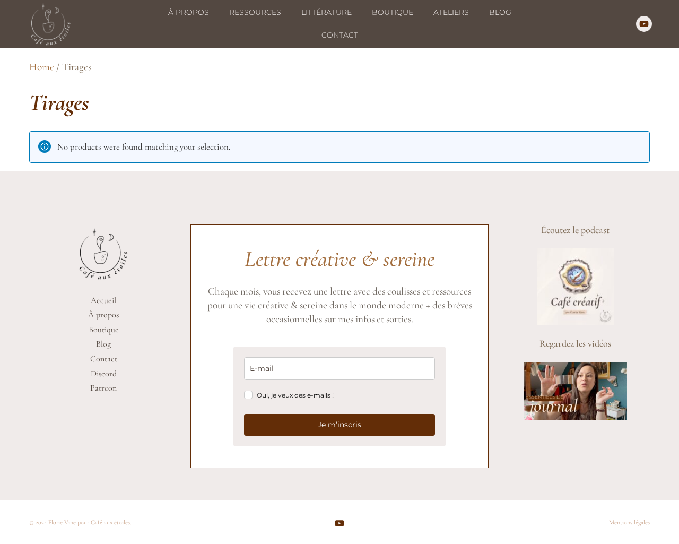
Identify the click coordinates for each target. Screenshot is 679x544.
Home (41, 67)
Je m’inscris (339, 424)
